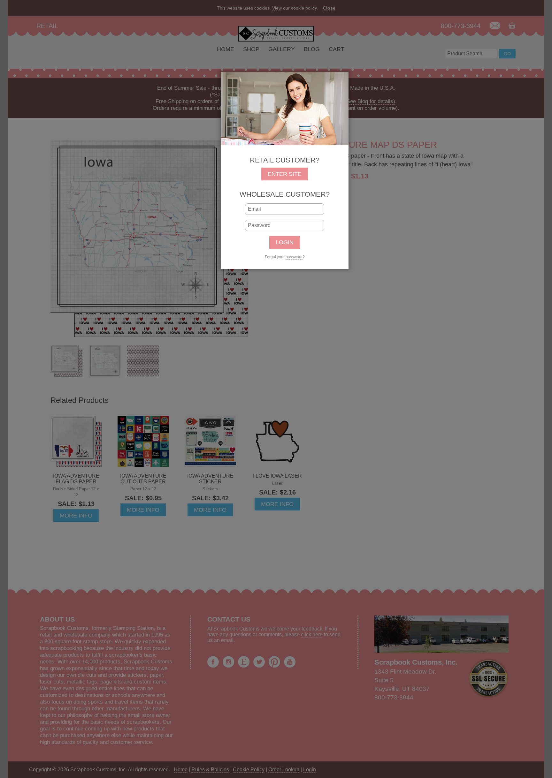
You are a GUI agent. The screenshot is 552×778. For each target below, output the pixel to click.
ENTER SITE (285, 174)
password (294, 257)
